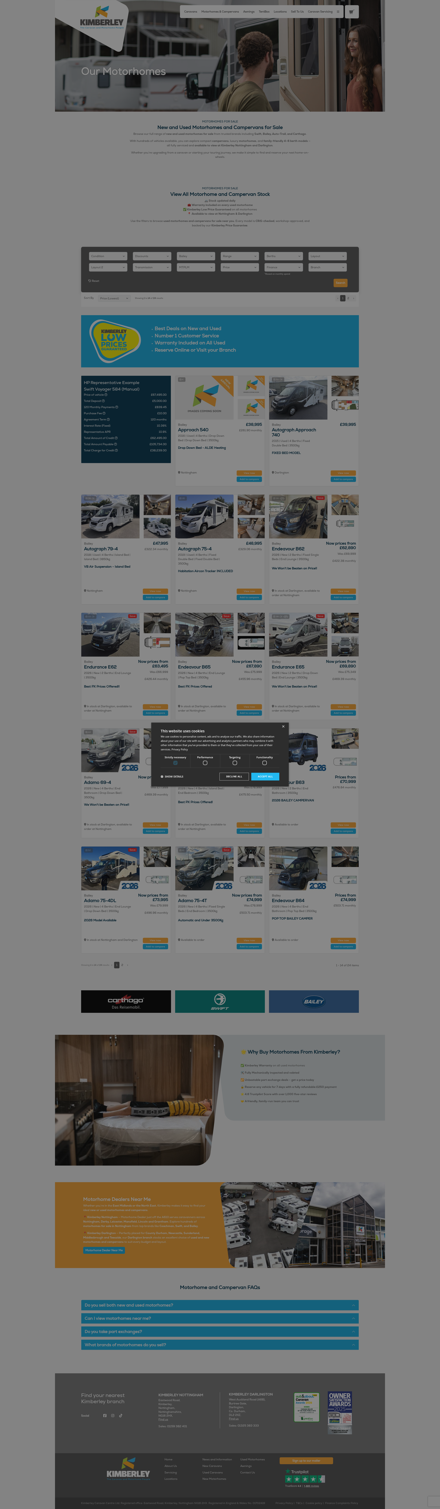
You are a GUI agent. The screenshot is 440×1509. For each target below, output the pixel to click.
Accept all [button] (265, 776)
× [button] (283, 726)
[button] (172, 776)
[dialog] (220, 754)
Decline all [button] (234, 776)
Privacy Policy (180, 749)
